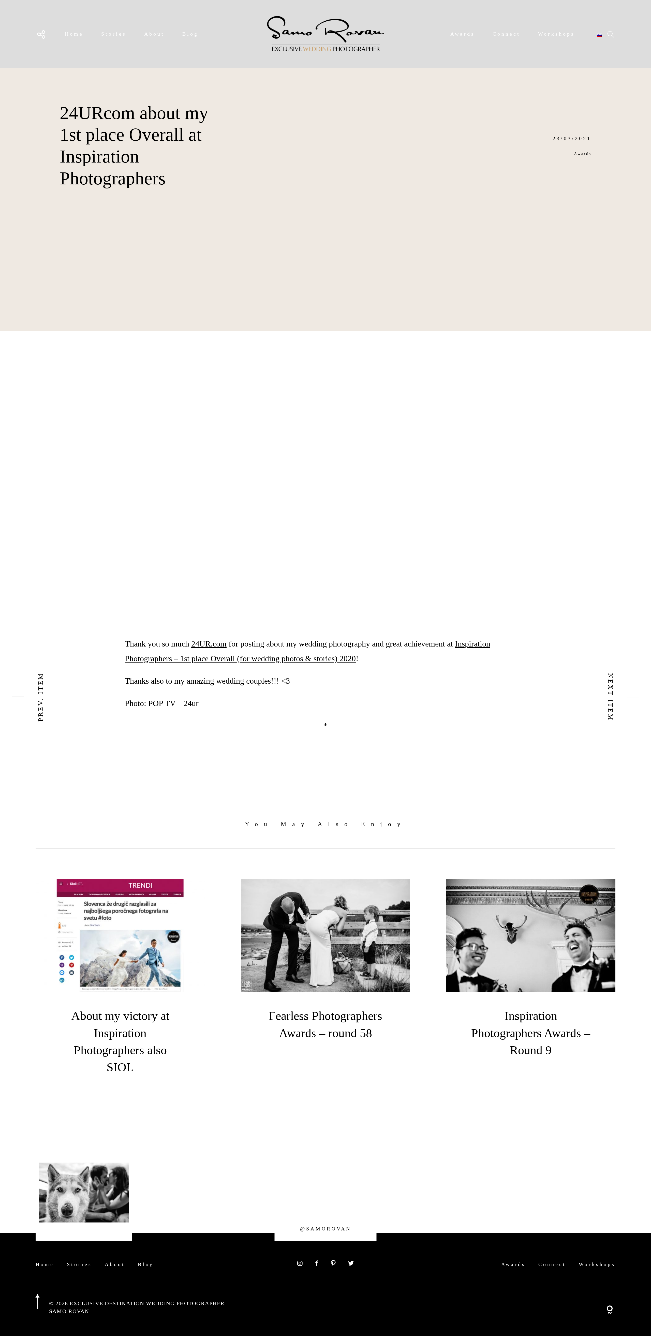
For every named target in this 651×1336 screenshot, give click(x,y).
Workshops (556, 34)
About (154, 34)
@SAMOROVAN (325, 1228)
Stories (113, 34)
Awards (462, 34)
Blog (190, 34)
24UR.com (209, 643)
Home (74, 34)
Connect (506, 34)
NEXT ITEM (610, 697)
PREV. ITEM (40, 697)
